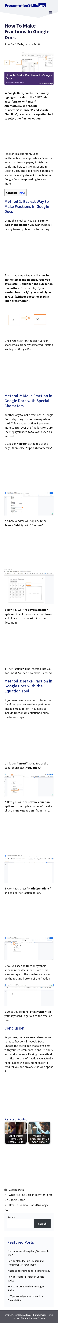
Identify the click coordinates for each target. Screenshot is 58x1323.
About (24, 1318)
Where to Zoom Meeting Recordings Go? (28, 1270)
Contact (41, 1318)
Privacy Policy (39, 1314)
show (21, 192)
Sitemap (32, 1318)
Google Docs (16, 1189)
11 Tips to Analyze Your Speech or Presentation (25, 1298)
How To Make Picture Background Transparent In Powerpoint (25, 1262)
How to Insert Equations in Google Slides (25, 1288)
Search (11, 1217)
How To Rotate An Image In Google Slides (25, 1278)
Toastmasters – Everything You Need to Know (28, 1253)
